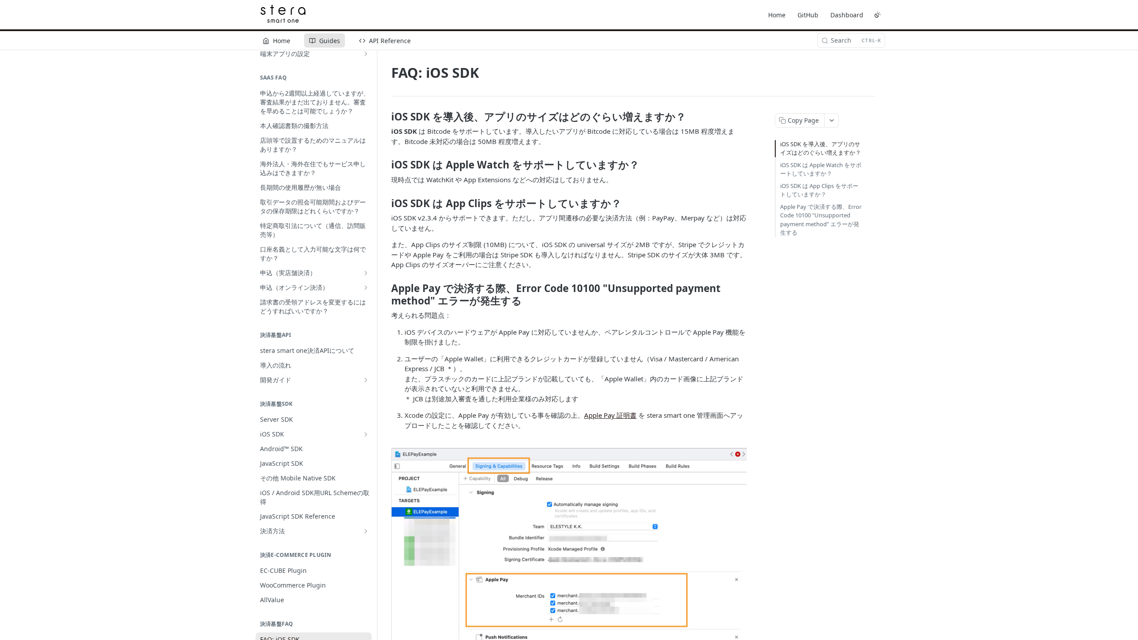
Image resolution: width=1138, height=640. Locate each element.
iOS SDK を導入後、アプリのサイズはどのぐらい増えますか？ (820, 148)
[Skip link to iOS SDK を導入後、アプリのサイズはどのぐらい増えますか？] (385, 116)
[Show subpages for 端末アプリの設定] (365, 53)
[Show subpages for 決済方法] (365, 531)
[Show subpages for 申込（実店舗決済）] (365, 272)
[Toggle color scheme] (877, 15)
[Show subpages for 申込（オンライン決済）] (365, 287)
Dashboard (846, 15)
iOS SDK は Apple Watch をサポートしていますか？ (821, 169)
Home (776, 15)
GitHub (807, 15)
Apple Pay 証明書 (610, 415)
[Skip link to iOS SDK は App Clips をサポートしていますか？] (385, 203)
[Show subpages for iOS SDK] (365, 434)
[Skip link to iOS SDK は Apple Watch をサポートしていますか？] (385, 164)
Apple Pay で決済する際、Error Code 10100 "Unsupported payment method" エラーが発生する (821, 220)
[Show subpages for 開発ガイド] (365, 380)
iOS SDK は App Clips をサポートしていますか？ (819, 190)
